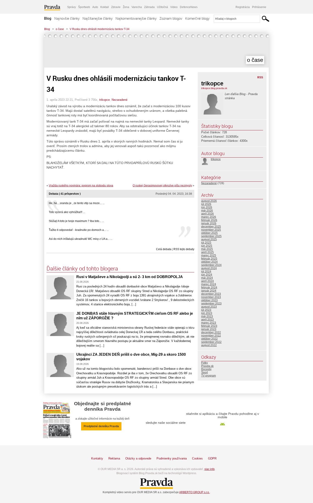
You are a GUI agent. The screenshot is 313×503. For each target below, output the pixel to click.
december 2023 (211, 293)
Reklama (114, 458)
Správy (71, 7)
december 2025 (211, 226)
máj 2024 (207, 277)
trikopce (104, 99)
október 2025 (209, 233)
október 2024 (209, 261)
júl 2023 (206, 310)
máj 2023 (207, 316)
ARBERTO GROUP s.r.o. (194, 492)
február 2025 (209, 258)
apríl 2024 (207, 281)
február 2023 (209, 326)
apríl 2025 (207, 252)
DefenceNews (189, 7)
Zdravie (116, 7)
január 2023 (208, 329)
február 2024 (209, 287)
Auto (95, 7)
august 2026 (209, 200)
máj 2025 (207, 249)
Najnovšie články (67, 18)
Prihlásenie (259, 7)
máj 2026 (207, 210)
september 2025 (211, 236)
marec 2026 (208, 217)
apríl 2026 (207, 213)
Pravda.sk (207, 366)
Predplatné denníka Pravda (101, 426)
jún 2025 (206, 245)
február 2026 (209, 220)
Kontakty (97, 458)
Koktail (104, 7)
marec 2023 (208, 322)
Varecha (137, 7)
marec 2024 (208, 284)
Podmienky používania (171, 458)
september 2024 (211, 265)
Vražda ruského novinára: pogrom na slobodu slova (81, 185)
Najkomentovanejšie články (135, 18)
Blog (47, 18)
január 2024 (208, 290)
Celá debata (163, 249)
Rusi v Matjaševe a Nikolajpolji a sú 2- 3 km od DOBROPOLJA (129, 277)
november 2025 (211, 229)
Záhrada (149, 7)
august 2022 (209, 345)
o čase (60, 29)
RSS (260, 77)
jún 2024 (206, 274)
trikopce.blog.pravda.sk (214, 88)
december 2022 (211, 332)
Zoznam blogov (170, 18)
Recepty (206, 369)
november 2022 (211, 335)
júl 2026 (206, 204)
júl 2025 (206, 242)
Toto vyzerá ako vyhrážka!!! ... (67, 212)
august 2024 (209, 268)
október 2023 (209, 300)
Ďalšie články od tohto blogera (82, 268)
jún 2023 (206, 313)
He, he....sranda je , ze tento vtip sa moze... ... (76, 203)
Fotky (204, 362)
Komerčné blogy (197, 18)
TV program (208, 375)
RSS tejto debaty (183, 249)
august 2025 (209, 239)
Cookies (197, 458)
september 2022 (211, 342)
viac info (209, 469)
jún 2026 (206, 207)
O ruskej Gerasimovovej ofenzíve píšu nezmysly (162, 185)
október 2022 (209, 338)
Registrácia (243, 7)
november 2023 (211, 297)
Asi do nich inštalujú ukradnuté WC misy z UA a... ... (80, 239)
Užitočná (162, 7)
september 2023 (211, 303)
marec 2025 (208, 255)
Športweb (84, 7)
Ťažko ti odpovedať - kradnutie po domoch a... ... (79, 230)
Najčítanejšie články (97, 18)
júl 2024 (206, 271)
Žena (126, 7)
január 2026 (208, 223)
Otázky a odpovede (138, 458)
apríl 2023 (207, 319)
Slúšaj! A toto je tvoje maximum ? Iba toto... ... (76, 221)
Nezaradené (119, 99)
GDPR (212, 458)
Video (174, 7)
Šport (204, 372)
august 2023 (209, 306)
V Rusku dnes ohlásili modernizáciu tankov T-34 (99, 29)
